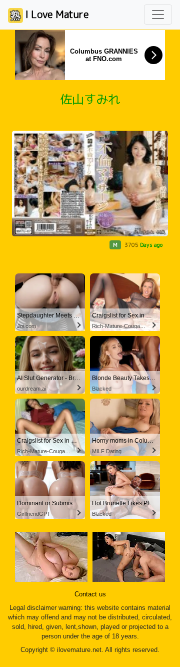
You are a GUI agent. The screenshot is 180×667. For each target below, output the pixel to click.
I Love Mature (56, 14)
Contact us (90, 594)
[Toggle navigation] (158, 15)
